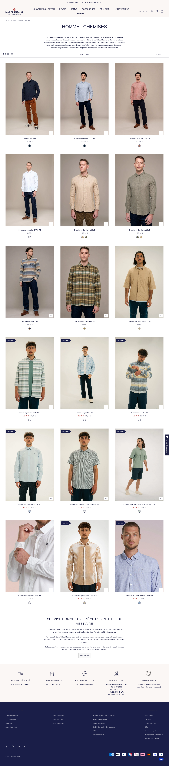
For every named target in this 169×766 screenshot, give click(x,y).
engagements (149, 681)
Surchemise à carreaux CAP (84, 321)
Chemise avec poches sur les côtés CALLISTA (139, 504)
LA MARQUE (81, 13)
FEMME (62, 9)
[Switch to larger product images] (4, 54)
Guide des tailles (99, 723)
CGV (146, 727)
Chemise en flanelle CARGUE (84, 230)
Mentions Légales (151, 731)
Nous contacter (98, 735)
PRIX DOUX (105, 9)
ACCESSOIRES (88, 9)
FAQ (94, 731)
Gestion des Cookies (152, 738)
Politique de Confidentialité (154, 735)
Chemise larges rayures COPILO (29, 413)
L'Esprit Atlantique (12, 715)
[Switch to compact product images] (12, 54)
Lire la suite (84, 655)
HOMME (73, 9)
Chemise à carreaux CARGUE (139, 139)
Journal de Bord (11, 727)
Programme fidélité (100, 719)
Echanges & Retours (152, 723)
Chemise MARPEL (29, 139)
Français (142, 11)
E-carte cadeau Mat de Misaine (104, 715)
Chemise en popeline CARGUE (29, 230)
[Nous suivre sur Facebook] (7, 746)
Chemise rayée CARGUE (139, 413)
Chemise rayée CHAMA (84, 413)
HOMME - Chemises (24, 20)
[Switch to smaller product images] (8, 54)
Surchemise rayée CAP (29, 321)
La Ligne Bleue (11, 719)
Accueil (8, 20)
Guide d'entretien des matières (104, 727)
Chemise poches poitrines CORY (139, 321)
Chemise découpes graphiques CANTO (84, 504)
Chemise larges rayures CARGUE (84, 595)
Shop (14, 20)
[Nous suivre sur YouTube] (18, 746)
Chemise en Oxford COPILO (84, 139)
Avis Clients (149, 715)
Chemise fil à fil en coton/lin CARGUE (139, 595)
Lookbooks (9, 723)
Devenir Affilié (58, 719)
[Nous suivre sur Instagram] (12, 746)
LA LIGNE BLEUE (122, 9)
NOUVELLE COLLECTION (44, 9)
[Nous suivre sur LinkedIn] (24, 746)
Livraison (148, 719)
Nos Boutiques (58, 715)
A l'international (58, 723)
